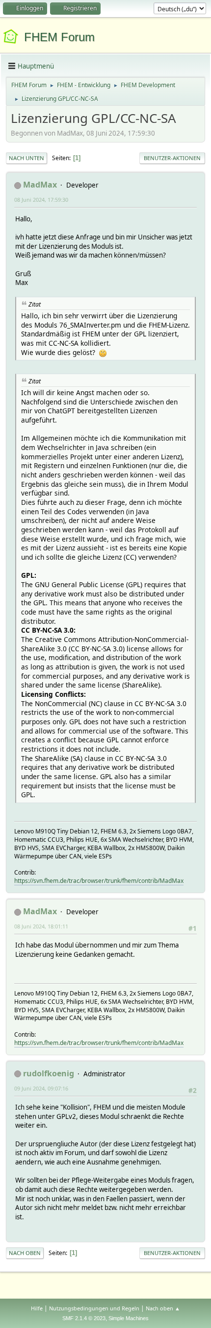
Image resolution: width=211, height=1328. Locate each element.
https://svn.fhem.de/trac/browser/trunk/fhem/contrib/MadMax (99, 881)
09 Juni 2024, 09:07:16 (41, 1088)
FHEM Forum (59, 37)
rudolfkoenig (48, 1073)
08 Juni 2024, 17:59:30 (41, 199)
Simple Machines (128, 1318)
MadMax (40, 184)
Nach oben (25, 1253)
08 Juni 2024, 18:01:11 (41, 926)
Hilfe (37, 1308)
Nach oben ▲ (163, 1308)
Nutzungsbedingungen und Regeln (94, 1308)
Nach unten (26, 158)
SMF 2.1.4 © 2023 (84, 1318)
